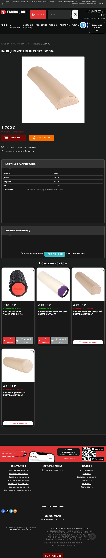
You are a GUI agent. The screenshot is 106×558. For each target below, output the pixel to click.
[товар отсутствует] (75, 14)
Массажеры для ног (18, 483)
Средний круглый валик (14, 392)
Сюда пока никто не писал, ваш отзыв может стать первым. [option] (53, 253)
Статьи (76, 24)
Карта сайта (86, 487)
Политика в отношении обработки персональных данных (63, 544)
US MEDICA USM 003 (13, 395)
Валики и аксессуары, (37, 189)
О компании (15, 26)
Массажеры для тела (18, 480)
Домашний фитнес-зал (97, 28)
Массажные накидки (18, 477)
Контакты (65, 24)
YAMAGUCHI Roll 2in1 (13, 314)
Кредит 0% (86, 480)
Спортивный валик (12, 311)
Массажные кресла (18, 470)
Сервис (53, 24)
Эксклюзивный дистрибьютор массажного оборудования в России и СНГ (87, 4)
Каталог (87, 473)
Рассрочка (41, 24)
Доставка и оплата (28, 26)
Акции (4, 24)
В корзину (10, 340)
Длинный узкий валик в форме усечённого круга (61, 311)
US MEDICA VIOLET (47, 314)
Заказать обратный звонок (94, 18)
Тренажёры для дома (18, 487)
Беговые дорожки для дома (18, 490)
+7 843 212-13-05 (95, 13)
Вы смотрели (53, 555)
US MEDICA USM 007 (83, 314)
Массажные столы (55, 189)
